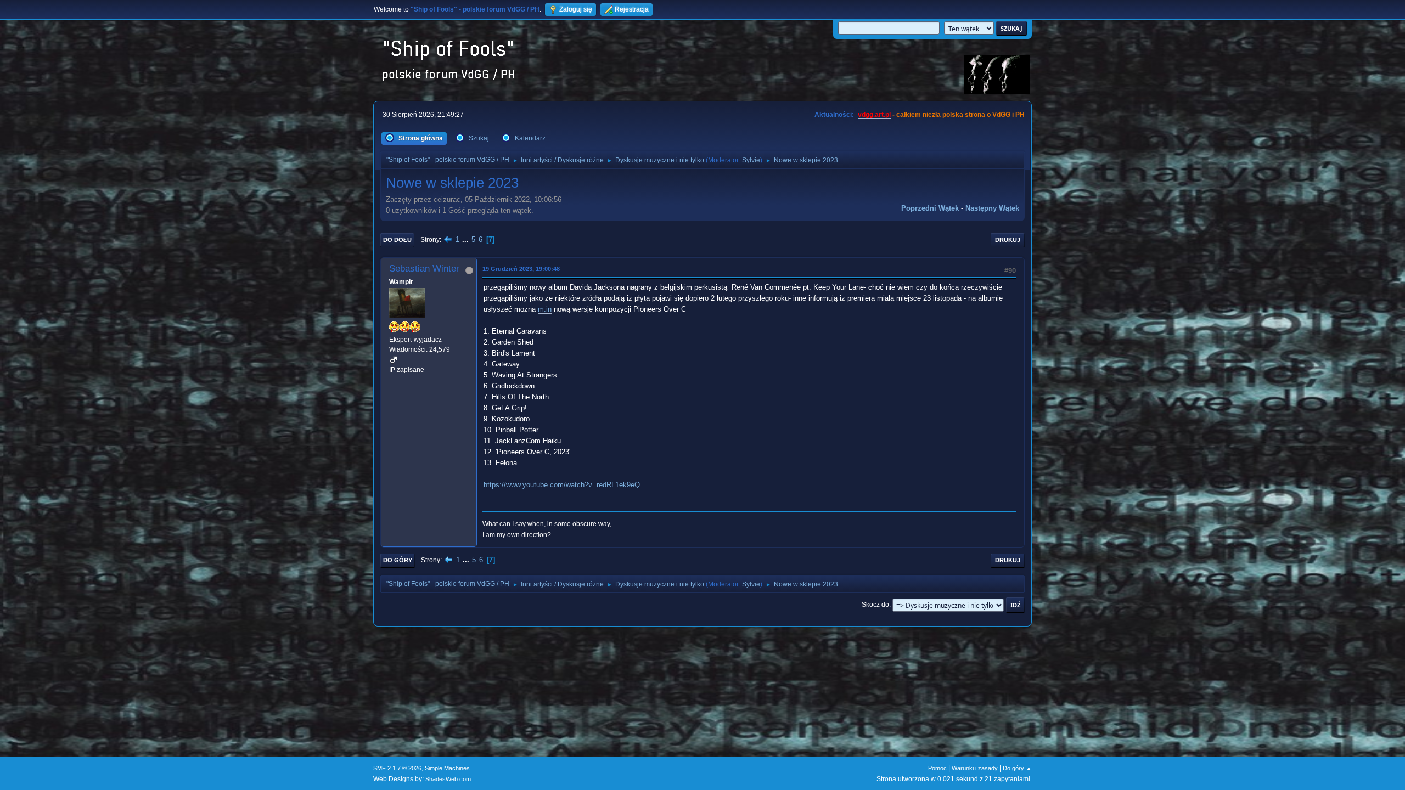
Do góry (397, 560)
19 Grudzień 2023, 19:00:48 (521, 269)
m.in (545, 309)
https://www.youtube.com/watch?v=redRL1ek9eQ (562, 485)
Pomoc (937, 768)
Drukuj (1007, 239)
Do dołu (397, 239)
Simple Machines (447, 768)
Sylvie (751, 160)
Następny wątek (992, 208)
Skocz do (875, 604)
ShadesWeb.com (448, 779)
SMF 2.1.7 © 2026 (397, 768)
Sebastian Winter (424, 268)
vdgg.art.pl (874, 115)
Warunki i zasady (975, 768)
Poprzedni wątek (930, 208)
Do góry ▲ (1017, 768)
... (466, 239)
